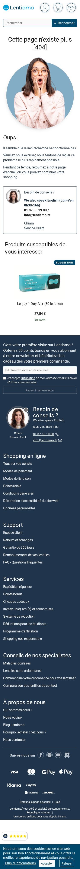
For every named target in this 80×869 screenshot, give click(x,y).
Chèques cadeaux (16, 601)
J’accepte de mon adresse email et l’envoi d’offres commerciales (42, 380)
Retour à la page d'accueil (35, 802)
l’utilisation (28, 378)
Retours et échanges (18, 540)
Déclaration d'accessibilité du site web (30, 500)
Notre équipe (12, 717)
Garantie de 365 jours (18, 547)
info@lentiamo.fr (37, 215)
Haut (57, 802)
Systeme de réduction (19, 616)
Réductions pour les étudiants (24, 623)
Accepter (47, 863)
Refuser (67, 863)
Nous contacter (14, 739)
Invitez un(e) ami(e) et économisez (28, 609)
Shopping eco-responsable (22, 638)
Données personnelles (19, 508)
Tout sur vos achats (17, 463)
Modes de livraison (17, 478)
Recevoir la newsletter (40, 390)
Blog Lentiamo (14, 724)
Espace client (12, 532)
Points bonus (12, 594)
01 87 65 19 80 (35, 210)
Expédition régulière (17, 586)
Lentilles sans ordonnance (22, 670)
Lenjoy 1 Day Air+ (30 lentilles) (40, 304)
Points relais (12, 486)
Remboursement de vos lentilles (26, 554)
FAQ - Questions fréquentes (23, 562)
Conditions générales (18, 493)
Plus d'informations (20, 863)
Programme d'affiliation (20, 631)
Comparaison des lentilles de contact (30, 685)
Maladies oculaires (17, 663)
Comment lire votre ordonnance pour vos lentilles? (39, 678)
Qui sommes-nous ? (17, 710)
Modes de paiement (17, 471)
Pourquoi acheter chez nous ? (24, 732)
